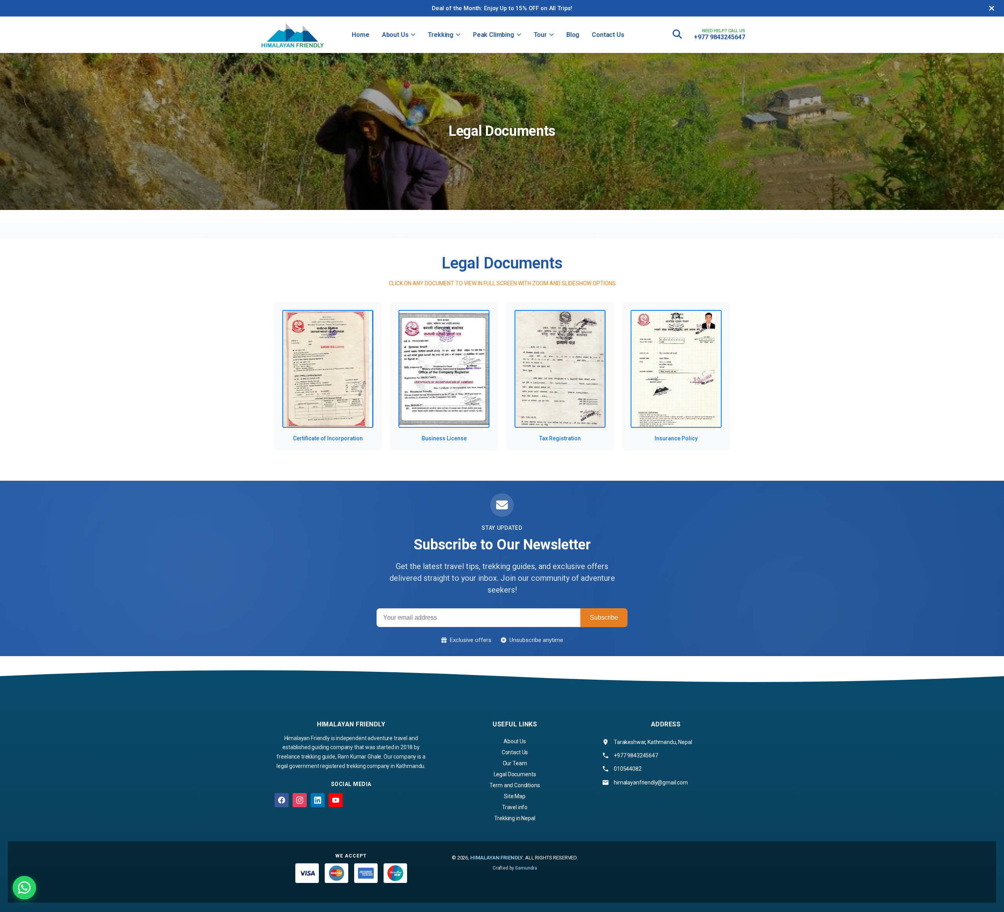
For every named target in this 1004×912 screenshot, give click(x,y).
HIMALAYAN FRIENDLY (496, 858)
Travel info (514, 807)
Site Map (515, 796)
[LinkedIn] (318, 800)
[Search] (677, 34)
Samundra (526, 868)
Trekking (440, 34)
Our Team (515, 763)
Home (360, 34)
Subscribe (604, 617)
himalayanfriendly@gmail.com (651, 782)
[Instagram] (300, 800)
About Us (395, 34)
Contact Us (608, 34)
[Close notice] (991, 8)
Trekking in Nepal (514, 818)
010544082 (628, 769)
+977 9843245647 (719, 37)
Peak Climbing (493, 34)
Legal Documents (515, 774)
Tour (540, 34)
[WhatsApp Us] (24, 887)
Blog (572, 34)
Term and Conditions (514, 785)
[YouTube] (336, 800)
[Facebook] (282, 800)
